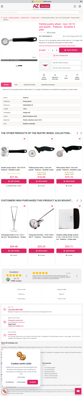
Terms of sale (62, 298)
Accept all (33, 382)
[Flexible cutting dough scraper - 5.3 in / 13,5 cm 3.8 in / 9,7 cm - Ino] (69, 218)
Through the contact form (15, 320)
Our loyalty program (49, 367)
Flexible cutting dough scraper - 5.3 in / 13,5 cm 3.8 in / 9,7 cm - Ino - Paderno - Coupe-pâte (67, 237)
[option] (51, 274)
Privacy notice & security (51, 375)
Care (16, 84)
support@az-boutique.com (15, 326)
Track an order (21, 289)
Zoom (34, 57)
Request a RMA (61, 289)
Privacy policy (21, 298)
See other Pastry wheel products (61, 68)
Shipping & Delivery (49, 371)
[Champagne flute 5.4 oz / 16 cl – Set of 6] (14, 218)
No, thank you (10, 382)
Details (6, 84)
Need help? (57, 1)
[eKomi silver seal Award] (8, 279)
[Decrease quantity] (49, 50)
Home (5, 18)
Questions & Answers (48, 84)
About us (61, 294)
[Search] (80, 12)
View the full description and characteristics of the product (57, 45)
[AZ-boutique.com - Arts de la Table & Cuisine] (41, 7)
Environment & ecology (50, 377)
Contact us (21, 294)
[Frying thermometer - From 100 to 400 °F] (41, 218)
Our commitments (49, 369)
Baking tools (25, 18)
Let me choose (21, 382)
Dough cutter (35, 18)
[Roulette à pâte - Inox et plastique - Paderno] (19, 66)
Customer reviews (29, 84)
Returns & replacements (50, 373)
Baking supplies (14, 18)
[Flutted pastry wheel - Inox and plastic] (41, 151)
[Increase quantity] (56, 50)
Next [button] (77, 276)
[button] (75, 6)
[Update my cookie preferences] (5, 391)
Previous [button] (26, 276)
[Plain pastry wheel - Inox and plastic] (69, 151)
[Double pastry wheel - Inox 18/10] (14, 151)
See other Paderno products (60, 62)
